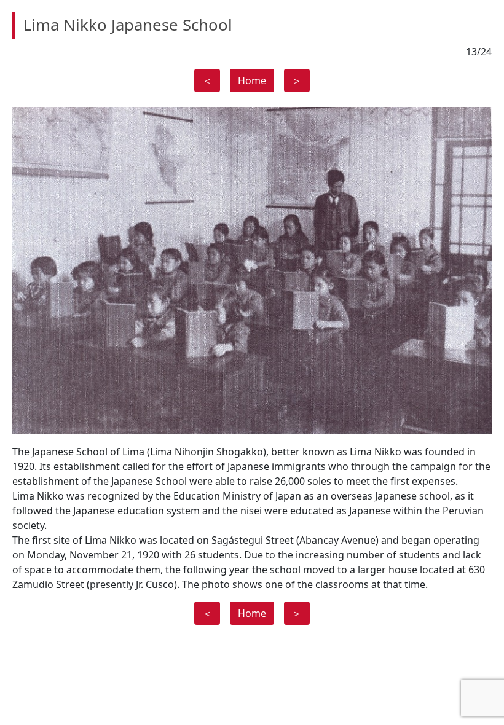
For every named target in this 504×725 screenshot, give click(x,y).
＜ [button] (207, 80)
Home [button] (252, 80)
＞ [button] (297, 80)
